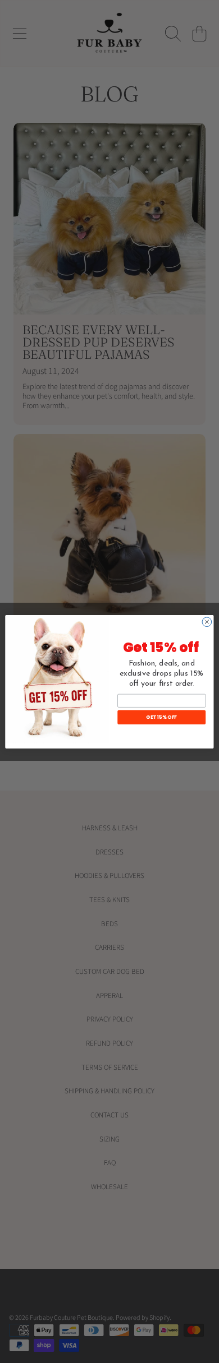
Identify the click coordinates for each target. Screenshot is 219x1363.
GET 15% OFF (161, 716)
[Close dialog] (207, 621)
